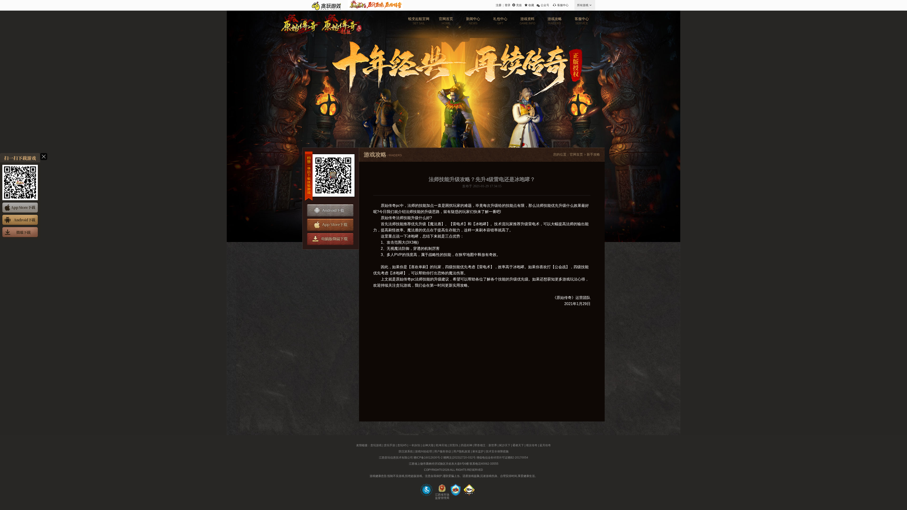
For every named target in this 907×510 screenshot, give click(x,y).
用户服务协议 (442, 451)
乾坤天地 (441, 445)
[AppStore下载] (20, 207)
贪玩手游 (389, 445)
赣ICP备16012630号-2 (428, 457)
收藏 (531, 5)
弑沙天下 (504, 445)
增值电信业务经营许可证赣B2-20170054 (502, 457)
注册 (498, 5)
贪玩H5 (402, 445)
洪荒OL (454, 445)
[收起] (43, 156)
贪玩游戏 (376, 445)
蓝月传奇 (545, 445)
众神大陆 (428, 445)
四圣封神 (466, 445)
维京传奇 (531, 445)
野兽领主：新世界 (485, 445)
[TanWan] (326, 5)
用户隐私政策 (461, 451)
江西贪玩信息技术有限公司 (396, 457)
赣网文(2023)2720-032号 (459, 457)
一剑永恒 (414, 445)
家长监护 (478, 451)
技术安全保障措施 (497, 451)
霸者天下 (518, 445)
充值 (519, 5)
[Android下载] (20, 220)
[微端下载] (20, 232)
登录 (507, 5)
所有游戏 (582, 5)
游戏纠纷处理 (423, 451)
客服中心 (563, 5)
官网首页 (576, 154)
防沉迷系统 (406, 451)
